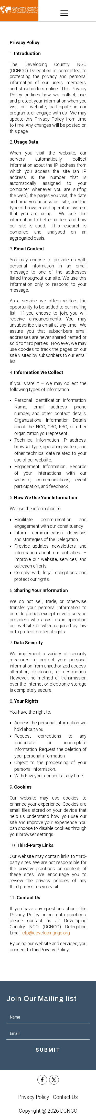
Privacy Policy (33, 1097)
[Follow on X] (54, 1080)
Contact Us (65, 1097)
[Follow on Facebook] (42, 1080)
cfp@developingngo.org (46, 932)
